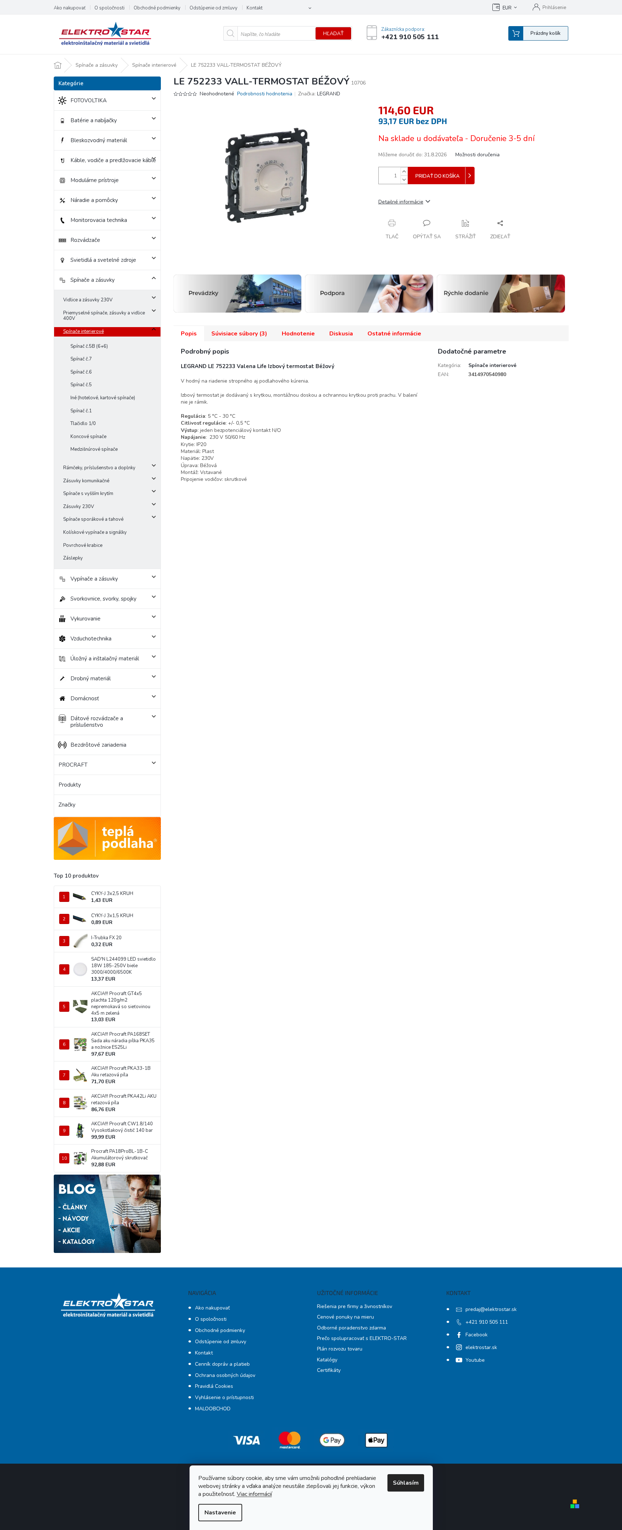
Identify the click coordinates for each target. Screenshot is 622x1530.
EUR (507, 8)
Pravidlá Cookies (214, 1386)
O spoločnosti (109, 8)
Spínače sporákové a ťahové (93, 519)
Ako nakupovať (69, 8)
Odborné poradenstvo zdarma (351, 1327)
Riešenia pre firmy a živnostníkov (354, 1306)
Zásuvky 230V (78, 506)
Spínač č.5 (81, 385)
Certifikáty (329, 1370)
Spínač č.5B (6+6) (89, 346)
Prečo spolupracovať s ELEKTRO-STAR (362, 1338)
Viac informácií (254, 1494)
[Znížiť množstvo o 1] (404, 180)
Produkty (69, 784)
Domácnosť (84, 698)
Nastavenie (220, 1513)
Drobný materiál (90, 678)
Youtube (475, 1360)
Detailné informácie (400, 201)
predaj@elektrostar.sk (491, 1309)
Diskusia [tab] (341, 334)
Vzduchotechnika (90, 638)
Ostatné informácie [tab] (394, 334)
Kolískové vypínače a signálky (95, 532)
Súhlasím (406, 1483)
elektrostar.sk (481, 1347)
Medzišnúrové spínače (94, 449)
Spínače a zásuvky (92, 280)
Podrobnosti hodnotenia (264, 93)
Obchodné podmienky (157, 8)
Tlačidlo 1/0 (83, 423)
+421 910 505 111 (487, 1322)
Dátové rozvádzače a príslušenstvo (96, 722)
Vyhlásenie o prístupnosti (224, 1397)
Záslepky (73, 558)
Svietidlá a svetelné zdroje (103, 260)
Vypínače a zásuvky (94, 578)
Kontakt (255, 8)
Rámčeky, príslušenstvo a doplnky (99, 468)
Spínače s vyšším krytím (88, 493)
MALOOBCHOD (213, 1408)
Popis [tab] (189, 334)
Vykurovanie (85, 618)
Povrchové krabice (82, 545)
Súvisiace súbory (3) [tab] (239, 334)
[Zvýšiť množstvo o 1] (404, 171)
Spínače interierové (83, 331)
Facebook (477, 1334)
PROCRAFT (73, 764)
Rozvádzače (85, 240)
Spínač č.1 (81, 411)
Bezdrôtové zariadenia (98, 744)
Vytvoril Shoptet (603, 1503)
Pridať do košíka (437, 176)
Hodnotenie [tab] (298, 334)
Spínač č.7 (81, 359)
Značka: (319, 93)
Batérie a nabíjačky (93, 120)
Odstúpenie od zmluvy (213, 8)
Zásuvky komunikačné (86, 481)
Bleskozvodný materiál (98, 140)
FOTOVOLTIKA (88, 100)
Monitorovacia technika (98, 220)
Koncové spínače (88, 436)
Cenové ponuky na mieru (345, 1317)
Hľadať (333, 33)
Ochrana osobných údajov (225, 1375)
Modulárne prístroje (94, 180)
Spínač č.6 (81, 372)
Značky (67, 804)
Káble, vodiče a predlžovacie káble (113, 160)
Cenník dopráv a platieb (222, 1364)
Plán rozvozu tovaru (339, 1348)
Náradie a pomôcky (94, 200)
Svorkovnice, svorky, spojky (103, 598)
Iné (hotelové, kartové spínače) (102, 398)
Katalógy (327, 1359)
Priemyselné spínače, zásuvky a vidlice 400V (104, 316)
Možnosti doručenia (477, 154)
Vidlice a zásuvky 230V (88, 300)
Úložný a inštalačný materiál (104, 658)
